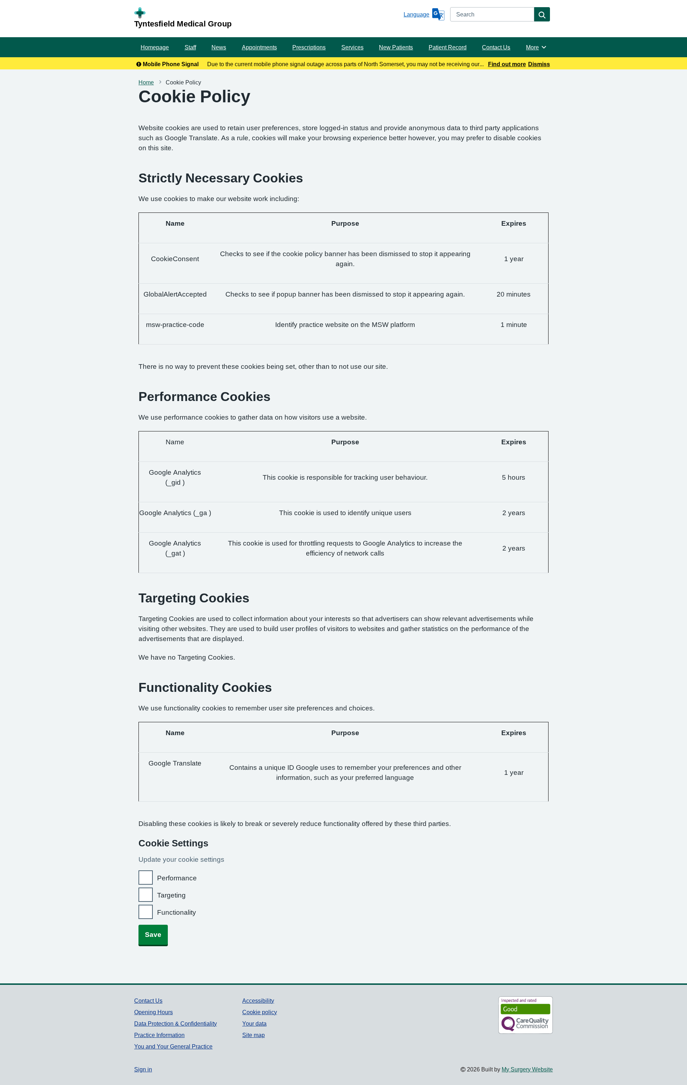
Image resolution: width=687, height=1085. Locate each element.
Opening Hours (153, 1012)
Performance (177, 878)
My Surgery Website (527, 1069)
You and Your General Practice (173, 1046)
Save (153, 934)
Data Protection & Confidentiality (175, 1023)
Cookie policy (259, 1012)
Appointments (259, 47)
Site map (253, 1035)
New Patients (396, 47)
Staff (190, 47)
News (218, 47)
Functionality (176, 912)
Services (352, 47)
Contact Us (496, 47)
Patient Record (448, 47)
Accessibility (258, 1000)
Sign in (143, 1069)
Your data (254, 1023)
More (536, 47)
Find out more (507, 64)
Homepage (155, 47)
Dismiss (539, 64)
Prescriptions (309, 47)
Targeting (171, 895)
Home (146, 82)
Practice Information (159, 1035)
